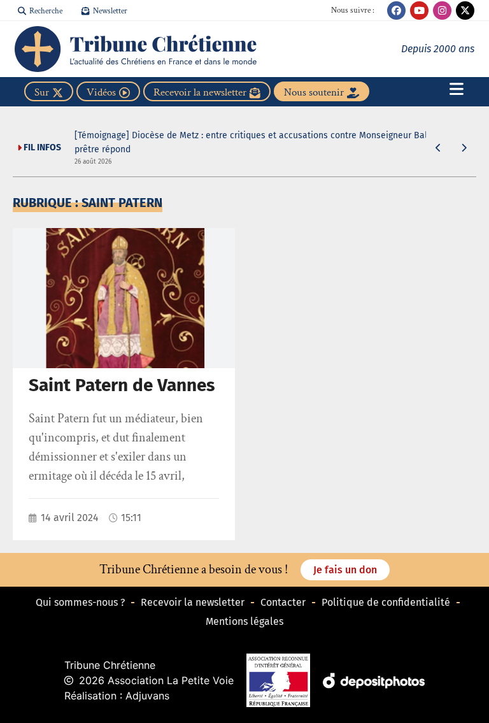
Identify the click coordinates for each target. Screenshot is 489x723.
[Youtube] (419, 10)
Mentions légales (244, 621)
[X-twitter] (465, 10)
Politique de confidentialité (386, 602)
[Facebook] (396, 10)
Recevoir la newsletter (192, 602)
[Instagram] (442, 10)
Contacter (283, 602)
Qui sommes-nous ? (80, 602)
